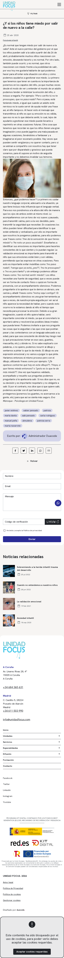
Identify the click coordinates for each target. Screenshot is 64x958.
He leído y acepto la (24, 530)
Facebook (7, 778)
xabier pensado (30, 410)
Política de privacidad (33, 530)
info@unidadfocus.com (16, 719)
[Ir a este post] (9, 571)
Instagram (7, 796)
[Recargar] (58, 522)
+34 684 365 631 (13, 687)
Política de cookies (12, 894)
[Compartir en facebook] (15, 451)
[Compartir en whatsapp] (40, 451)
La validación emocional (29, 601)
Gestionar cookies (12, 900)
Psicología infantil (10, 40)
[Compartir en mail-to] (49, 451)
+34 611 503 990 (13, 710)
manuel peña (11, 420)
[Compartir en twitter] (24, 451)
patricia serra (43, 420)
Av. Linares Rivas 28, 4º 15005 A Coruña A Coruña (15, 675)
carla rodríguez (47, 415)
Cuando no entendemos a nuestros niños (37, 585)
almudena (27, 420)
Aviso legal (8, 882)
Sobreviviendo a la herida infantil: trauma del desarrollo (37, 568)
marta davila (11, 415)
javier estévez (11, 410)
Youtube (7, 802)
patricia (47, 410)
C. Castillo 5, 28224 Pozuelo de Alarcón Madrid (13, 704)
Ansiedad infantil (25, 618)
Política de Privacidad (13, 888)
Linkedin (7, 790)
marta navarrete (13, 425)
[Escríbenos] (58, 503)
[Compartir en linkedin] (32, 451)
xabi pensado (28, 415)
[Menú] (59, 4)
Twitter (6, 784)
